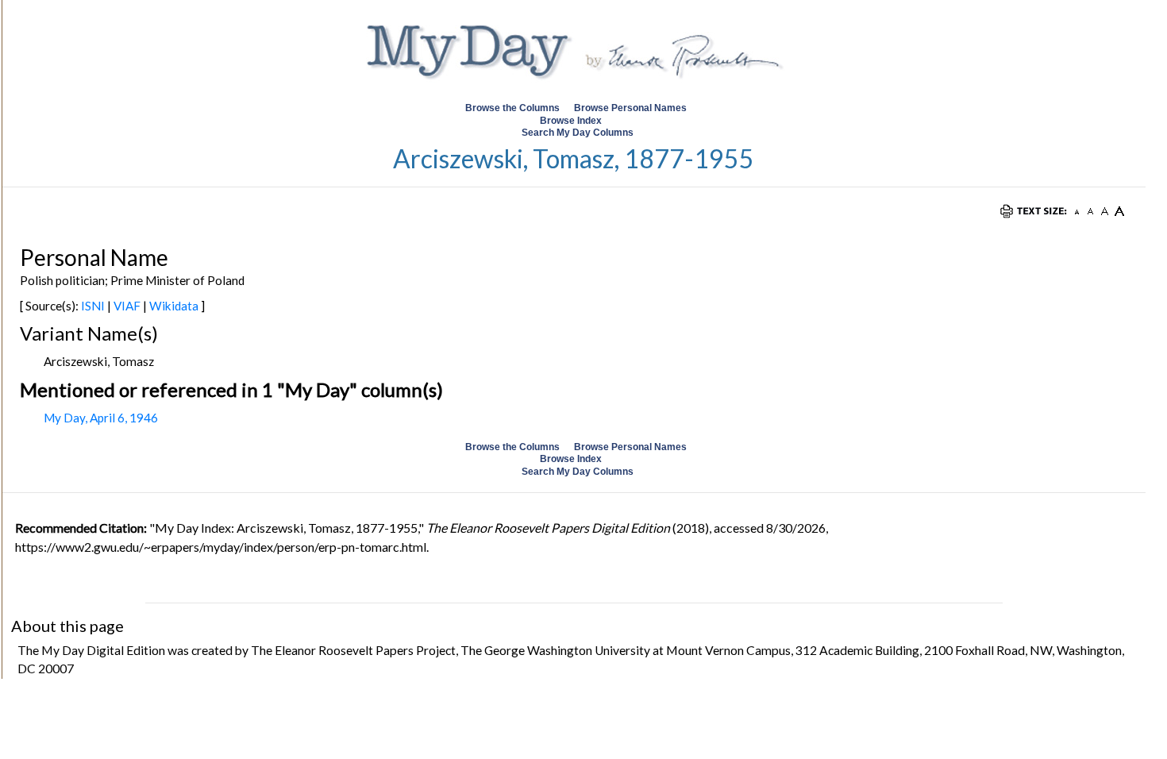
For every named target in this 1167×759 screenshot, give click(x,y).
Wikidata (173, 306)
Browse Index (571, 120)
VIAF (127, 306)
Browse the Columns (512, 108)
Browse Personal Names (631, 108)
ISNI (93, 306)
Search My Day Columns (578, 132)
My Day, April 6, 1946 (101, 417)
